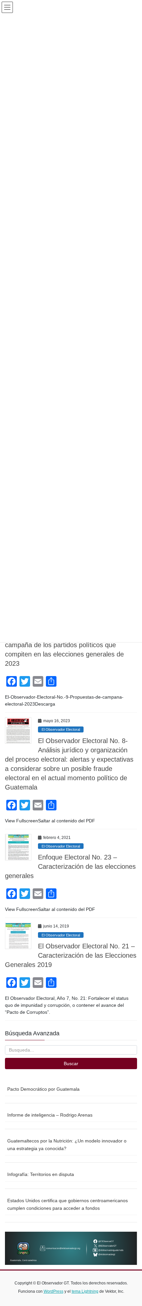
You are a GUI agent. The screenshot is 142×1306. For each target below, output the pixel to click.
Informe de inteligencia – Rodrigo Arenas (49, 1115)
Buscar (71, 1063)
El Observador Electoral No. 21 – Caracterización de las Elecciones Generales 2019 (70, 955)
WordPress (53, 1291)
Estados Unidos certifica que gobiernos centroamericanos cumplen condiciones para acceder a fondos (67, 1204)
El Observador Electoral (61, 729)
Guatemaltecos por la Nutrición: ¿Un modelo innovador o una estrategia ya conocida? (66, 1144)
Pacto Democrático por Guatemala (43, 1089)
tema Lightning (85, 1291)
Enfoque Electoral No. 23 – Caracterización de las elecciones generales (70, 866)
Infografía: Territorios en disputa (40, 1174)
